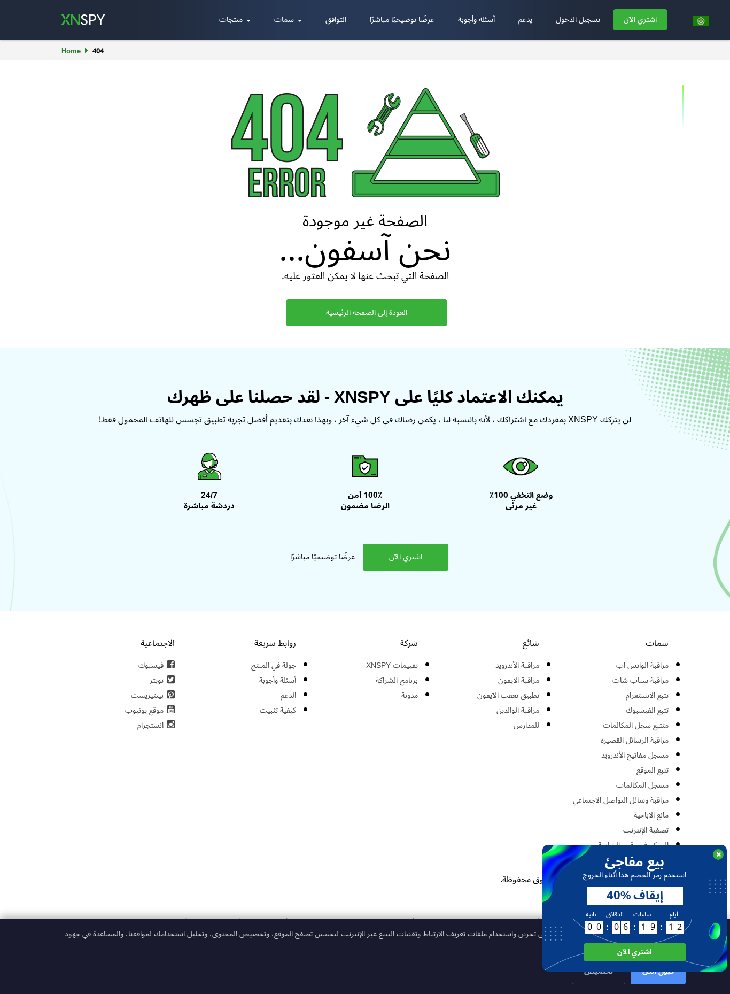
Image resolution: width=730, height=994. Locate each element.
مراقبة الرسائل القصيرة (635, 740)
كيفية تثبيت (278, 710)
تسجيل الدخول (578, 19)
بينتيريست (147, 695)
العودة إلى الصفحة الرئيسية (366, 312)
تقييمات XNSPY (392, 665)
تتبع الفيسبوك (647, 710)
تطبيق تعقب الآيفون (508, 695)
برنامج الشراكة (397, 680)
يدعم (525, 19)
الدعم (288, 695)
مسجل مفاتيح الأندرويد (635, 755)
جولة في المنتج (273, 665)
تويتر (157, 680)
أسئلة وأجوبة (476, 19)
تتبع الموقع (652, 770)
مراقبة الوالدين (517, 710)
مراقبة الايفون (518, 680)
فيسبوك (151, 665)
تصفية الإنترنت (646, 830)
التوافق (335, 19)
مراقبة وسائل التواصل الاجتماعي (621, 800)
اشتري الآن (640, 19)
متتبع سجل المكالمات (636, 725)
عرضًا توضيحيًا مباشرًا (402, 19)
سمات (285, 19)
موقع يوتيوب (144, 710)
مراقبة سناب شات (640, 680)
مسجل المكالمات (642, 785)
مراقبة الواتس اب (642, 665)
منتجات (232, 19)
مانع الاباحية (651, 815)
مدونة (409, 695)
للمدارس (526, 725)
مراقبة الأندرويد (517, 665)
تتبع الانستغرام (647, 695)
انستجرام (150, 725)
